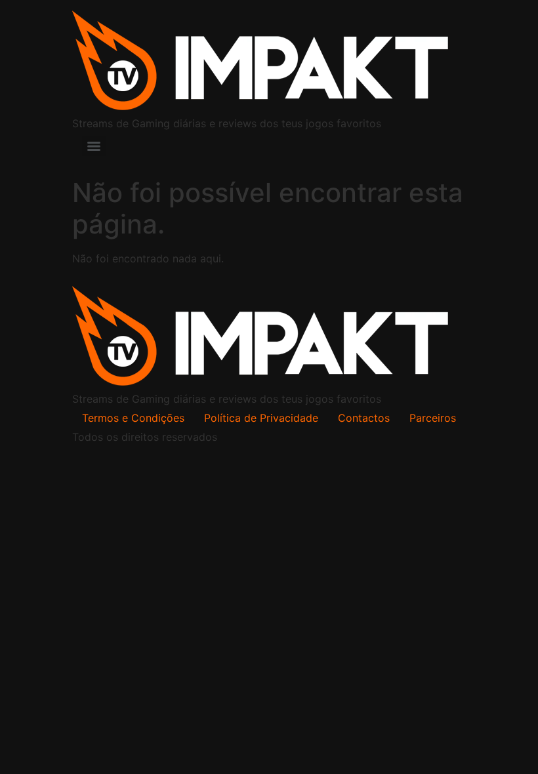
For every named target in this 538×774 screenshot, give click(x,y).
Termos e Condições (133, 417)
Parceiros (432, 417)
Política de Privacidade (261, 417)
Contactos (364, 417)
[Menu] (94, 146)
